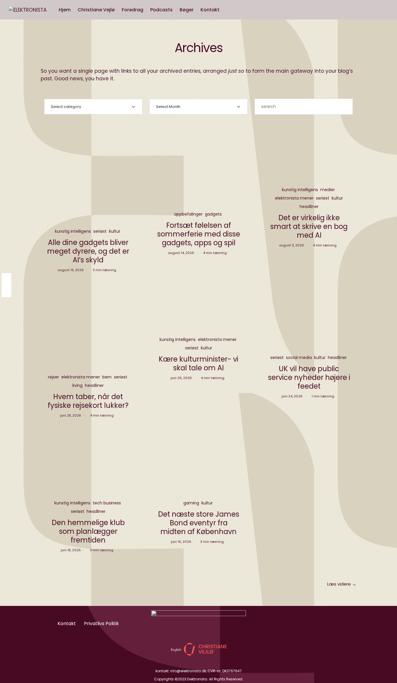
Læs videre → (341, 584)
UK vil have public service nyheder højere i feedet (309, 377)
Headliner (309, 206)
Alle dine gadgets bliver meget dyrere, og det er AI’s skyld (88, 251)
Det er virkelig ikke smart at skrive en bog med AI (309, 226)
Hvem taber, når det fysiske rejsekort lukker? (88, 401)
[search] (228, 10)
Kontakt (210, 9)
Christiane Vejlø (96, 9)
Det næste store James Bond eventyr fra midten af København (198, 522)
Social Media (299, 357)
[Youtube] (316, 622)
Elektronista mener (294, 198)
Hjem (65, 9)
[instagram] (6, 279)
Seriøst (100, 231)
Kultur (114, 231)
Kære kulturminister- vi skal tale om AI (198, 363)
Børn (107, 377)
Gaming (191, 503)
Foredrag (132, 9)
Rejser (53, 377)
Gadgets (213, 214)
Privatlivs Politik (101, 623)
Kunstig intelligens (73, 231)
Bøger (187, 9)
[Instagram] (301, 622)
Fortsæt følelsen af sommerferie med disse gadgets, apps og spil (198, 234)
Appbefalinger (188, 214)
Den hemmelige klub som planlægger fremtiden (88, 531)
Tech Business (107, 503)
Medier (327, 190)
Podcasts (161, 9)
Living (77, 385)
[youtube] (6, 291)
